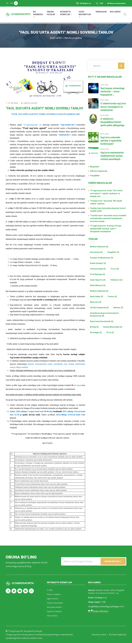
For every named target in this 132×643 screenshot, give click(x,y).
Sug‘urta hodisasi (54, 611)
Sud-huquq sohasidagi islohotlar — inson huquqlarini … (112, 91)
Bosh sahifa (55, 37)
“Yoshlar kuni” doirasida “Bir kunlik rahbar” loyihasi (106, 202)
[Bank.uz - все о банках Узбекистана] (89, 610)
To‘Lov (114, 269)
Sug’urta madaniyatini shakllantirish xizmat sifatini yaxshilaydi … (112, 155)
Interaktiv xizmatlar (65, 13)
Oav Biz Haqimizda (99, 308)
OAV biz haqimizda (98, 171)
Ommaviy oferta (99, 634)
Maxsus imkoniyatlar (117, 3)
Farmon (112, 296)
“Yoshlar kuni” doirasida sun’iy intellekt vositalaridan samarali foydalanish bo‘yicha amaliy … (108, 218)
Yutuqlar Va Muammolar (101, 258)
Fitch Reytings (97, 274)
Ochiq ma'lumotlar (85, 13)
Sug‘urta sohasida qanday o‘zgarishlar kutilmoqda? (111, 140)
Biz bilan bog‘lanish (117, 634)
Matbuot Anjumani (99, 247)
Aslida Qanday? (98, 263)
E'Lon (110, 332)
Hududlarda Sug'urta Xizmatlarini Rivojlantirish (104, 314)
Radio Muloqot (97, 285)
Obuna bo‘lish (112, 561)
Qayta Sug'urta (97, 280)
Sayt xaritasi (52, 615)
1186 (101, 3)
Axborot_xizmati (30, 103)
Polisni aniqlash (54, 594)
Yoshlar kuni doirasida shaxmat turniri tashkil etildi (108, 209)
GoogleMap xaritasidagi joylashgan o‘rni (106, 606)
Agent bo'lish (52, 598)
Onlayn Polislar (51, 13)
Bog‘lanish (115, 12)
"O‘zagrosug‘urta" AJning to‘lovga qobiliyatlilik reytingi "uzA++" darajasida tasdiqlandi (105, 229)
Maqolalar (94, 167)
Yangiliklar (101, 12)
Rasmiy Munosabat (112, 327)
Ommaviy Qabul (98, 269)
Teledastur (116, 280)
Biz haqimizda (38, 13)
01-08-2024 (13, 103)
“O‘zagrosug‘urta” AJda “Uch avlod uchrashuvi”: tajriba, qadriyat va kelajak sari (106, 193)
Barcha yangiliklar (73, 37)
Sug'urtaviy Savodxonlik (101, 321)
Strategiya (96, 332)
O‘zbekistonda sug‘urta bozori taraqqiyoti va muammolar (113, 106)
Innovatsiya (96, 252)
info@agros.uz (100, 597)
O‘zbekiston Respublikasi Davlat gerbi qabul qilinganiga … (112, 123)
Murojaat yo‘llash (54, 607)
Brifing (94, 327)
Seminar (118, 308)
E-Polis (50, 590)
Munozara (95, 302)
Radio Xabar (96, 296)
